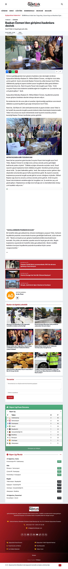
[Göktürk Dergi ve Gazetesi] (34, 4)
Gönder (10, 397)
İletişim (34, 555)
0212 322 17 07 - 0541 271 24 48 (35, 524)
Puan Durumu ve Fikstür (15, 545)
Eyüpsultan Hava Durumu (15, 542)
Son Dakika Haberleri (14, 549)
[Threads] (43, 534)
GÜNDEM (4, 11)
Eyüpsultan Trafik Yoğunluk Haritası (46, 542)
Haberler (7, 19)
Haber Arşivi (40, 549)
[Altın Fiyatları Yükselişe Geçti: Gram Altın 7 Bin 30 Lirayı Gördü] (20, 360)
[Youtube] (37, 534)
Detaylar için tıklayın (34, 448)
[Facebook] (22, 534)
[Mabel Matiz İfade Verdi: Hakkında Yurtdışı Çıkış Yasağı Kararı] (48, 337)
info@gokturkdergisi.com (35, 528)
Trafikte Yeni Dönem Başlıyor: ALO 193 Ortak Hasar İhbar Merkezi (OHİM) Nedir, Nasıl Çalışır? (48, 371)
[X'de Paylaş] (10, 71)
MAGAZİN (48, 11)
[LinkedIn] (34, 534)
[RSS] (46, 534)
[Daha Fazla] (16, 71)
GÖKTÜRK (18, 11)
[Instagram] (31, 534)
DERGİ (11, 11)
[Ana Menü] (6, 4)
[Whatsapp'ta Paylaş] (13, 71)
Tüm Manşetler (41, 545)
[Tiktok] (40, 534)
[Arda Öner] (11, 295)
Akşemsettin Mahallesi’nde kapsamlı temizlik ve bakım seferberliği (29, 565)
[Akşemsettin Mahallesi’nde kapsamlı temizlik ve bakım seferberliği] (20, 315)
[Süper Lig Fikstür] (60, 454)
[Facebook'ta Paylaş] (7, 71)
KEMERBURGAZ (29, 11)
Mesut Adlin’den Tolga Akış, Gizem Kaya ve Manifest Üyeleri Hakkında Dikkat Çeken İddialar (42, 15)
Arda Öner (20, 294)
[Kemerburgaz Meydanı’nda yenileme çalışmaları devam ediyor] (48, 315)
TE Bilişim (38, 560)
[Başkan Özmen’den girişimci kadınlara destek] (34, 53)
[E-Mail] (17, 298)
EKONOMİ (39, 11)
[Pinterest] (28, 534)
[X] (25, 534)
